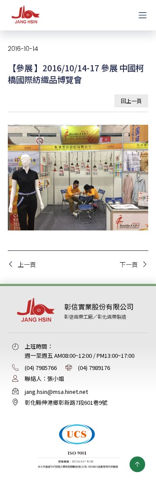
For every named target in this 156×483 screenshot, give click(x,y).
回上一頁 (131, 100)
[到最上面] (137, 464)
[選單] (142, 15)
